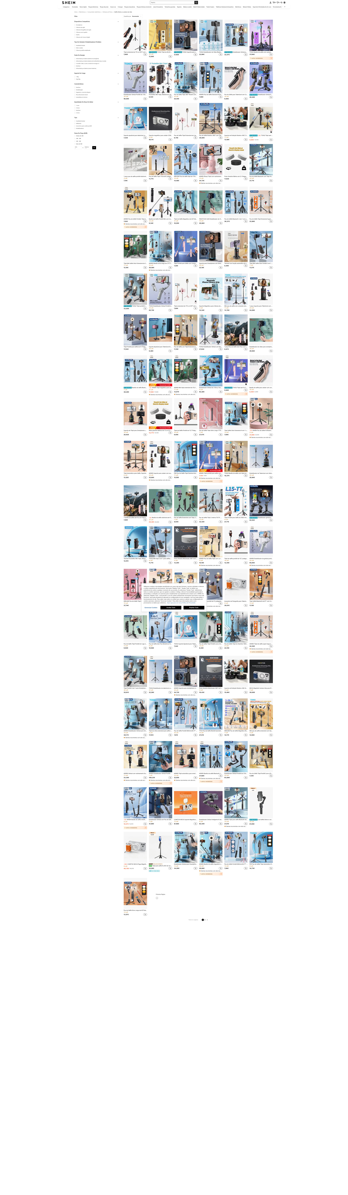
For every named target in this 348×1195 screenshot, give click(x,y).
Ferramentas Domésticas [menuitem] (279, 7)
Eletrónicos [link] (82, 12)
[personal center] (270, 2)
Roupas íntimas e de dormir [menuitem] (144, 7)
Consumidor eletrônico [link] (94, 12)
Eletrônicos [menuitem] (238, 7)
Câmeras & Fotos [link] (107, 12)
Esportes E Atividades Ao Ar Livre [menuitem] (262, 7)
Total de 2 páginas (193, 919)
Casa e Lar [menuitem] (113, 7)
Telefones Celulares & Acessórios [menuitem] (224, 7)
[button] (281, 2)
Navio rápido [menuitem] (83, 7)
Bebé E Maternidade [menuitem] (199, 7)
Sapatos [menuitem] (179, 7)
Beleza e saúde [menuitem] (187, 7)
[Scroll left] (282, 7)
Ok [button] (94, 147)
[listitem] (135, 39)
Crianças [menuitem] (120, 7)
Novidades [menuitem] (75, 7)
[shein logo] (68, 2)
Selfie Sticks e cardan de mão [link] (123, 12)
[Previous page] (201, 920)
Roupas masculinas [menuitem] (129, 7)
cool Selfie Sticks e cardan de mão (261, 819)
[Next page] (207, 920)
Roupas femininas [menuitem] (93, 7)
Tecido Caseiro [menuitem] (210, 7)
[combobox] (133, 16)
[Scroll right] (284, 7)
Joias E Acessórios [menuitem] (158, 7)
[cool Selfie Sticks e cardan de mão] (261, 802)
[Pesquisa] (196, 2)
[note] (210, 183)
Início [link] (75, 12)
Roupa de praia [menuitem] (104, 7)
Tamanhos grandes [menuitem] (170, 7)
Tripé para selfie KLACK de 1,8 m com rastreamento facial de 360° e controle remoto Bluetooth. (160, 865)
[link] (274, 2)
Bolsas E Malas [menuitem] (247, 7)
